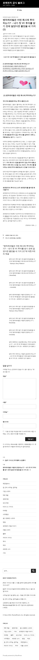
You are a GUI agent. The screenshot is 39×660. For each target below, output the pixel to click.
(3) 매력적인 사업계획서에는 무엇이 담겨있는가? (18, 68)
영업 (4, 522)
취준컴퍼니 (6, 483)
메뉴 (20, 10)
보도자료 (6, 503)
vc (9, 238)
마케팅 (5, 510)
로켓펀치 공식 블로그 (14, 3)
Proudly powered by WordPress (12, 655)
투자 (17, 235)
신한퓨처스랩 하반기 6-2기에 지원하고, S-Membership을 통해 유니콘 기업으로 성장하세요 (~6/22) (18, 605)
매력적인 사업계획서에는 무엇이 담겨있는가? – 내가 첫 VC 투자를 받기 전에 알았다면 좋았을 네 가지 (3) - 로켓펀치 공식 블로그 (22, 344)
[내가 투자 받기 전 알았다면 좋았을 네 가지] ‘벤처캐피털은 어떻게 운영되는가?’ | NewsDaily (22, 320)
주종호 (31, 48)
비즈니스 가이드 (8, 506)
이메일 (5, 412)
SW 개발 (5, 495)
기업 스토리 (6, 491)
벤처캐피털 (12, 238)
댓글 (5, 376)
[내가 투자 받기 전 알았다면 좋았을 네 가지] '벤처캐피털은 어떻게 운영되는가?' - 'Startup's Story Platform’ (22, 309)
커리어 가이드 (7, 537)
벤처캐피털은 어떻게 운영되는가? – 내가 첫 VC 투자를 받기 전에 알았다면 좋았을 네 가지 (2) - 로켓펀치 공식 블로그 (22, 297)
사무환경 (6, 514)
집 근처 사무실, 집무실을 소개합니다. (14, 599)
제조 (4, 545)
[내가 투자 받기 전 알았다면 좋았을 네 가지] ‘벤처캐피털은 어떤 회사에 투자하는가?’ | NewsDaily (22, 273)
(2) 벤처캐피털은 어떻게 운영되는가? (14, 66)
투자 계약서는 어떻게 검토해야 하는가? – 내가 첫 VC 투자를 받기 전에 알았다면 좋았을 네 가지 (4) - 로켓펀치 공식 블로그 (22, 356)
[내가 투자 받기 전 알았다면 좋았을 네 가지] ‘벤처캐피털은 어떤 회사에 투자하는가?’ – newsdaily (22, 285)
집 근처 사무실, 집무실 (10, 487)
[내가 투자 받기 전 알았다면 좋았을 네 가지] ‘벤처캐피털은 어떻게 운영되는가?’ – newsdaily (22, 332)
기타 (4, 553)
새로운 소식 (6, 549)
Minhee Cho (15, 17)
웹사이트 (6, 422)
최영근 (7, 216)
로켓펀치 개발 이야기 (10, 235)
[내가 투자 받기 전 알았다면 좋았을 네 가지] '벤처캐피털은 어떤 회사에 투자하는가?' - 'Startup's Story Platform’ (22, 261)
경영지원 (6, 499)
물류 (4, 534)
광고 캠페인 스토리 (9, 518)
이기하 (30, 193)
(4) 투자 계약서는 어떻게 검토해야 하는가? (16, 71)
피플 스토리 (6, 530)
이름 (5, 402)
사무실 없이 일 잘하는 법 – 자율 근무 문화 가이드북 (19, 595)
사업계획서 (18, 238)
